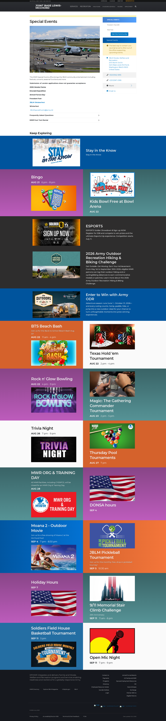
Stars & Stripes (131, 687)
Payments (106, 678)
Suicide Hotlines (104, 690)
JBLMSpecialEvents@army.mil (41, 110)
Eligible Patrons (131, 696)
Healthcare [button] (96, 6)
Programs (106, 681)
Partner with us (130, 1)
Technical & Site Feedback (71, 716)
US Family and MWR (130, 678)
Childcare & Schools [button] (109, 6)
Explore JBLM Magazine (50, 689)
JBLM (76, 689)
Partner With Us (131, 693)
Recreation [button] (85, 6)
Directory (120, 1)
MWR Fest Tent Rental (39, 120)
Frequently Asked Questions (41, 115)
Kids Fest (110, 30)
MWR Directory (34, 689)
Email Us (112, 91)
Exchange (133, 690)
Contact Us (105, 675)
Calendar (112, 1)
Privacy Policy (34, 716)
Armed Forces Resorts (129, 675)
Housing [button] (120, 6)
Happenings (104, 1)
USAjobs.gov (66, 689)
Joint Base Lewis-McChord (48, 6)
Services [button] (74, 6)
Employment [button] (129, 6)
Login (107, 693)
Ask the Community (119, 34)
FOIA (84, 716)
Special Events (113, 20)
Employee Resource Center (100, 687)
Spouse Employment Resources (126, 681)
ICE (135, 684)
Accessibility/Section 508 (50, 716)
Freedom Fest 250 (113, 25)
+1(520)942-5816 (115, 75)
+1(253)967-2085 (115, 80)
